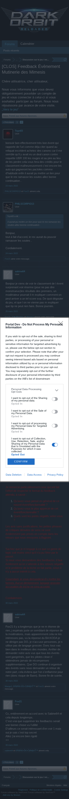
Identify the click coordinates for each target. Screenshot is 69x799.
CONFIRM (21, 461)
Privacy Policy (55, 474)
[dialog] (34, 400)
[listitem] (34, 390)
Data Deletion (14, 474)
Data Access (34, 474)
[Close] (61, 324)
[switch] (55, 399)
